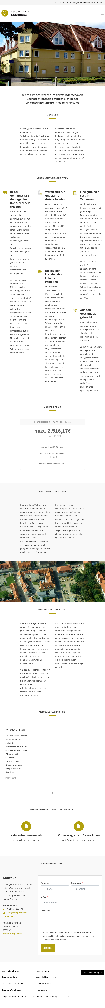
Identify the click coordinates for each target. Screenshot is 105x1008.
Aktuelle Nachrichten (46, 977)
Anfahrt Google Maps (12, 933)
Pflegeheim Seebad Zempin (13, 996)
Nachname (76, 883)
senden (47, 948)
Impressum (41, 990)
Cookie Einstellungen (92, 972)
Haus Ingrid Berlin (9, 977)
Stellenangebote (43, 983)
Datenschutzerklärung (46, 996)
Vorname (45, 883)
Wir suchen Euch (15, 729)
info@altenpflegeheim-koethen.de (88, 2)
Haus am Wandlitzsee (11, 990)
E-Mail (43, 897)
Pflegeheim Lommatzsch (12, 983)
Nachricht (45, 911)
